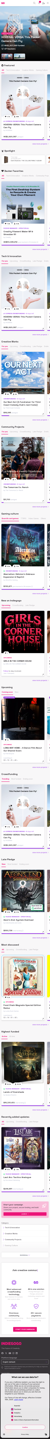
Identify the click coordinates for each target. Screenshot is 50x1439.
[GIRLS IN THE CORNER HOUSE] (22, 632)
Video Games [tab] (33, 518)
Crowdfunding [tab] (25, 261)
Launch (24, 1214)
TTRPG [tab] (23, 518)
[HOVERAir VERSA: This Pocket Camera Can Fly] (22, 95)
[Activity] (39, 3)
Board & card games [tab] (10, 518)
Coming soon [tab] (7, 692)
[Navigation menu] (47, 3)
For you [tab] (5, 261)
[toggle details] (44, 139)
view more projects (40, 144)
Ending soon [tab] (28, 779)
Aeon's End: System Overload (18, 920)
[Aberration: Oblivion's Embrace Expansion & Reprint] (22, 545)
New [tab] (16, 692)
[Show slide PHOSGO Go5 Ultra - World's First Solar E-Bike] (19, 56)
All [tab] (3, 70)
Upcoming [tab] (14, 261)
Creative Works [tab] (28, 70)
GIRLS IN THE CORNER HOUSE (17, 661)
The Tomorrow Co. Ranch (15, 487)
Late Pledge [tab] (37, 261)
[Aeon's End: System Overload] (22, 891)
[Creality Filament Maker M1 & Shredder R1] (22, 202)
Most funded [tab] (16, 779)
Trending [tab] (5, 779)
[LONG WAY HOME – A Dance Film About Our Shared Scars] (22, 719)
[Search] (34, 3)
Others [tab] (43, 518)
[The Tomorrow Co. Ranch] (22, 458)
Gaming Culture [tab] (42, 70)
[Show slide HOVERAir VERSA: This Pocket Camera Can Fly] (7, 56)
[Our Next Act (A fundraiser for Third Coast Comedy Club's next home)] (22, 373)
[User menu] (43, 3)
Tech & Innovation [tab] (13, 70)
